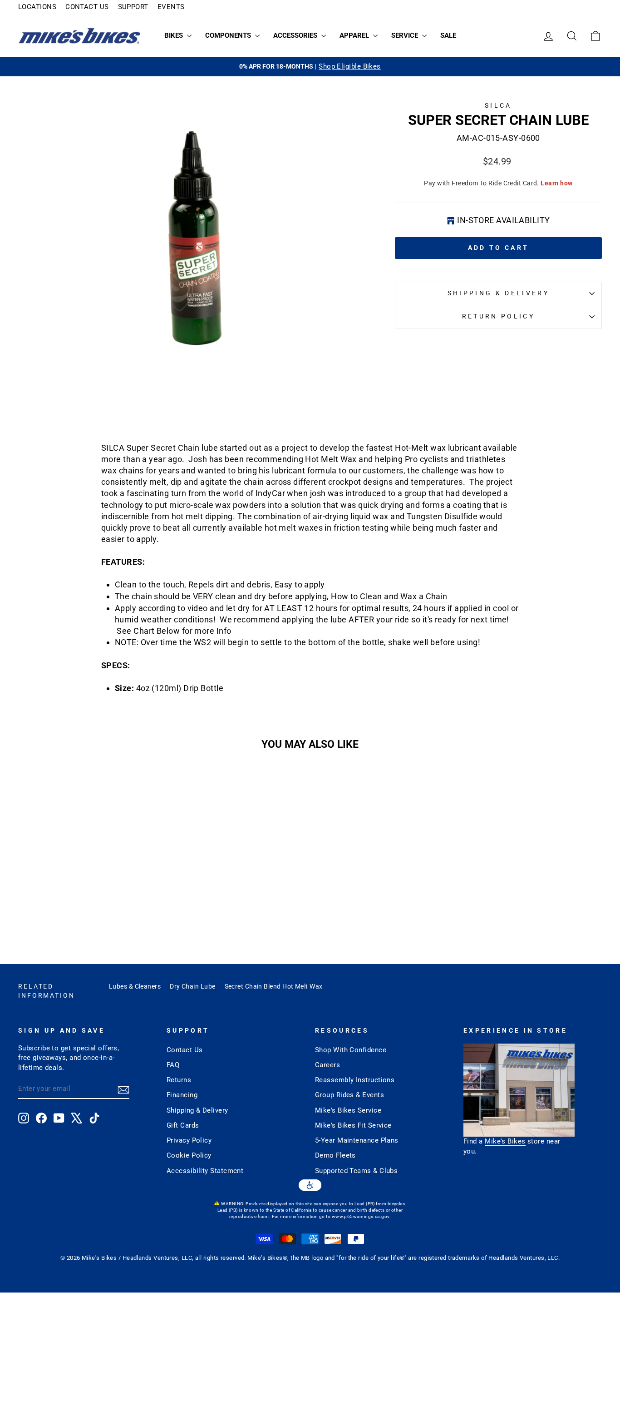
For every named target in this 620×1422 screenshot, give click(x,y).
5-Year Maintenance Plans (357, 1140)
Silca (498, 105)
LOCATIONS (37, 7)
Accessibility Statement (205, 1171)
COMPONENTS (229, 35)
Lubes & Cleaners (135, 986)
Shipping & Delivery (498, 293)
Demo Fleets (335, 1155)
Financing (182, 1095)
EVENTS (171, 7)
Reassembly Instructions (354, 1080)
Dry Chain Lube (192, 986)
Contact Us (185, 1050)
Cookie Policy (189, 1155)
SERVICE (405, 35)
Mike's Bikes (505, 1141)
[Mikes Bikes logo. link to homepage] (79, 36)
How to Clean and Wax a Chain (389, 596)
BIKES (174, 35)
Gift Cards (183, 1125)
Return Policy (498, 316)
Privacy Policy (189, 1140)
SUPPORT (133, 7)
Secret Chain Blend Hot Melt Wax (274, 986)
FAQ (173, 1065)
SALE (448, 35)
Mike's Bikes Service (348, 1110)
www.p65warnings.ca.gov (360, 1216)
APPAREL (355, 35)
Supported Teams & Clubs (356, 1171)
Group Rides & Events (349, 1095)
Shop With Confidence (350, 1050)
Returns (179, 1080)
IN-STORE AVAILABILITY (503, 220)
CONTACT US (87, 7)
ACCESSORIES (296, 35)
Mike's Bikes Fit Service (353, 1125)
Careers (327, 1065)
